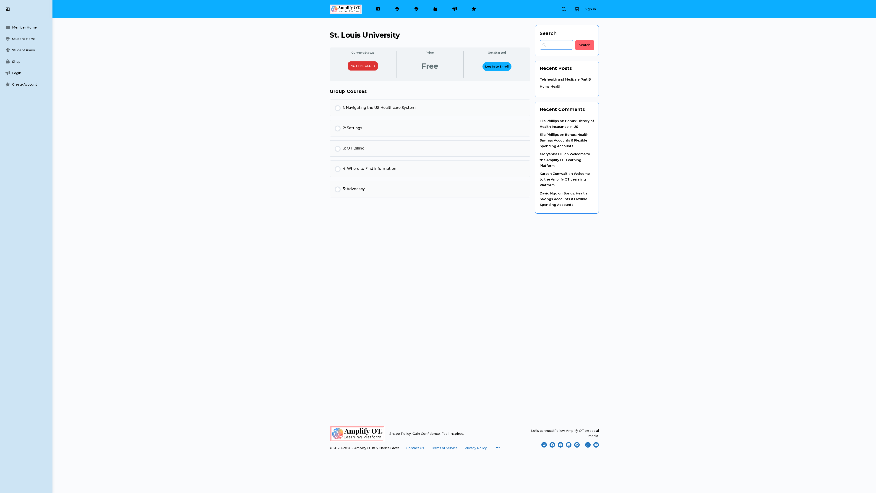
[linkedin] (568, 445)
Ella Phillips (549, 121)
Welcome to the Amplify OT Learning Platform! (565, 160)
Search (548, 33)
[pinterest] (577, 445)
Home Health (550, 86)
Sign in (590, 9)
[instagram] (560, 445)
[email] (544, 445)
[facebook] (552, 445)
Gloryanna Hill (551, 154)
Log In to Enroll (497, 66)
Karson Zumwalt (554, 174)
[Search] (563, 9)
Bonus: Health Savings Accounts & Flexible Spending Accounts (564, 140)
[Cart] (577, 9)
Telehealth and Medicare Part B (565, 79)
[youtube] (596, 445)
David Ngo (548, 193)
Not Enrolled (363, 66)
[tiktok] (588, 445)
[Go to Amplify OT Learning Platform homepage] (346, 8)
